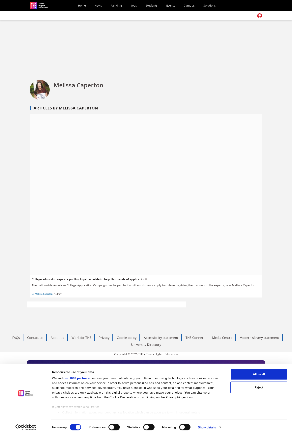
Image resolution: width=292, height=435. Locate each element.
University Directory (146, 344)
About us (57, 338)
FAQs (16, 338)
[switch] (114, 427)
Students (152, 5)
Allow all (259, 374)
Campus (189, 5)
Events (170, 5)
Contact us (35, 338)
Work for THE (81, 338)
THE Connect (195, 338)
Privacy (104, 338)
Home (82, 5)
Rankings (116, 5)
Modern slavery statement (259, 338)
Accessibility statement (161, 338)
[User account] (259, 15)
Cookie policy (126, 338)
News (98, 5)
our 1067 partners (77, 378)
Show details (207, 427)
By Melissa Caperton (42, 293)
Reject (258, 387)
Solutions (209, 5)
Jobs (134, 5)
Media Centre (222, 338)
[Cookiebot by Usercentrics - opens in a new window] (25, 427)
